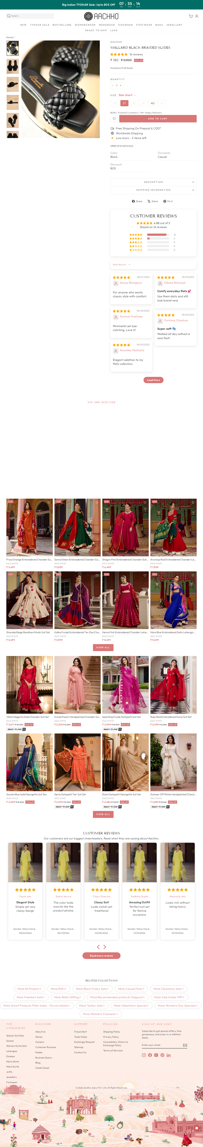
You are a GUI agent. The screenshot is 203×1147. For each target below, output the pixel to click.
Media (38, 1052)
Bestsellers (62, 24)
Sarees (10, 1040)
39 (143, 103)
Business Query (43, 1057)
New (23, 24)
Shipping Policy (111, 1031)
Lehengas (11, 1051)
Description (153, 182)
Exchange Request (84, 1041)
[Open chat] (196, 1128)
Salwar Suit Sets (15, 1035)
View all (103, 647)
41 (162, 103)
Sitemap (78, 1047)
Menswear (107, 24)
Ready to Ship (96, 30)
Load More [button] (153, 380)
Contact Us (80, 1052)
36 (115, 103)
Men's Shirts (12, 1061)
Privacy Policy (111, 1036)
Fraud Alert (80, 1031)
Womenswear (85, 24)
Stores (38, 1036)
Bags (159, 24)
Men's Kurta (12, 1066)
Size (113, 95)
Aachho (116, 41)
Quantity (117, 79)
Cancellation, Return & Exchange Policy (115, 1043)
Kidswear (125, 24)
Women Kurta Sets (16, 1045)
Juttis (9, 1071)
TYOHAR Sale (40, 24)
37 (124, 103)
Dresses (10, 1056)
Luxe (114, 30)
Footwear (144, 24)
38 (133, 103)
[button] (119, 54)
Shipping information (153, 190)
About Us (40, 1031)
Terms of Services (113, 1050)
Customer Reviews (45, 1047)
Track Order (80, 1036)
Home (9, 37)
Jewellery (174, 24)
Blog (37, 1062)
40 (153, 103)
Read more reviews (101, 955)
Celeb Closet (42, 1067)
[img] (121, 277)
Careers (39, 1041)
